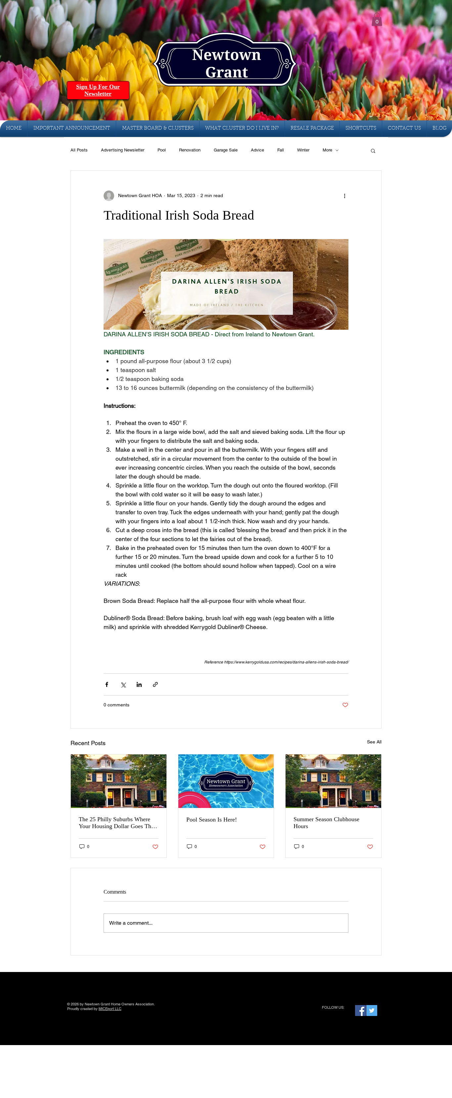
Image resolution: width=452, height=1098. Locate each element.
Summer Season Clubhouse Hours (326, 822)
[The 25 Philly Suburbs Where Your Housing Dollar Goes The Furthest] (118, 781)
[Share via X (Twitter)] (123, 684)
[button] (377, 19)
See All (374, 741)
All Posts (79, 150)
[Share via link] (155, 684)
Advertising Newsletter (122, 150)
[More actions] (344, 196)
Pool (162, 150)
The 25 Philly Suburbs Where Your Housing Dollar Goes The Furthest (116, 823)
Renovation (190, 150)
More (327, 150)
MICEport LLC (110, 1008)
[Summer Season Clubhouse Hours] (333, 781)
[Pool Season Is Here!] (226, 781)
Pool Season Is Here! (211, 819)
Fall (280, 150)
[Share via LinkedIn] (139, 684)
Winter (303, 150)
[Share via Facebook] (107, 684)
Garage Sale (226, 150)
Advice (257, 150)
